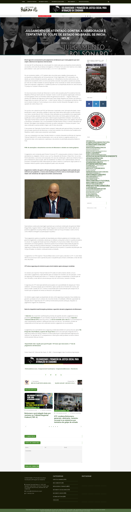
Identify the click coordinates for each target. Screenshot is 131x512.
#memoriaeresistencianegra (97, 172)
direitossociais (90, 197)
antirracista (92, 196)
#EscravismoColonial (93, 159)
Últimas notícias (58, 496)
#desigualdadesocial (92, 150)
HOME (23, 1)
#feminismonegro (96, 164)
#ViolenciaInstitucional (93, 191)
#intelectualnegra (91, 169)
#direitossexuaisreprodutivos (96, 154)
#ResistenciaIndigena (94, 184)
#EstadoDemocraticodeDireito (97, 160)
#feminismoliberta (94, 162)
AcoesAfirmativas (92, 194)
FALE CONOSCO (25, 4)
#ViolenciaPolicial (92, 192)
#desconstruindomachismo (93, 148)
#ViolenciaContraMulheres (94, 190)
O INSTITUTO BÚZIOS (31, 1)
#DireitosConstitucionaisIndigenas (96, 151)
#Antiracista (90, 140)
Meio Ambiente (57, 482)
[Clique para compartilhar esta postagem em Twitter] (51, 375)
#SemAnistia (74, 368)
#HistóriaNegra (91, 167)
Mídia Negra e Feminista (88, 43)
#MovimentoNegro (96, 174)
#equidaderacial (94, 158)
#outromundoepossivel (93, 178)
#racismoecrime (91, 179)
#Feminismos (90, 165)
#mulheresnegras (92, 177)
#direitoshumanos (93, 152)
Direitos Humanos (77, 43)
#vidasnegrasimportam (96, 189)
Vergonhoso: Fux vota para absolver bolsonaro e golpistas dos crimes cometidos (67, 417)
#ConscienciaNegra (96, 145)
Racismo (98, 197)
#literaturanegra (90, 170)
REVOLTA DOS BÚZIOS (84, 1)
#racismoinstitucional (98, 181)
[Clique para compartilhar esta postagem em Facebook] (45, 375)
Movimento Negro (58, 493)
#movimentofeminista (93, 173)
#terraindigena (91, 187)
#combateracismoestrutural (98, 142)
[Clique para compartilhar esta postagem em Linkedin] (61, 375)
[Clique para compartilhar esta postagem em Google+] (56, 375)
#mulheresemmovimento (94, 176)
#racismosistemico (95, 182)
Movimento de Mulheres (60, 489)
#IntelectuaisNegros (95, 168)
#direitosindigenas (92, 153)
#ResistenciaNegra (98, 185)
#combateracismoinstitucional (96, 143)
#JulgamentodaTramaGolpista (46, 368)
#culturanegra (90, 146)
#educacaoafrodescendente (101, 156)
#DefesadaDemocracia (31, 368)
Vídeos (55, 500)
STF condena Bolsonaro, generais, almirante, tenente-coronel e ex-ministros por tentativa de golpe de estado (37, 419)
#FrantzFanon (100, 165)
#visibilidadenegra (91, 193)
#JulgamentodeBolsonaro (63, 368)
